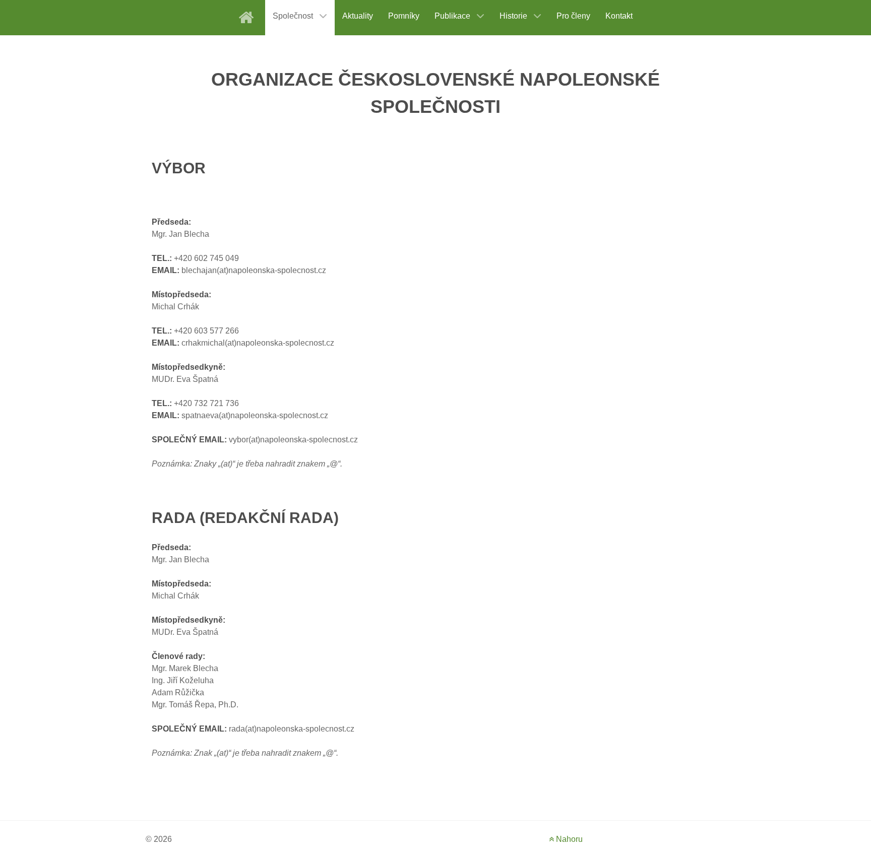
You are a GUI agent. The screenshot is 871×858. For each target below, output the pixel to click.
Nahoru (568, 839)
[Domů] (248, 17)
